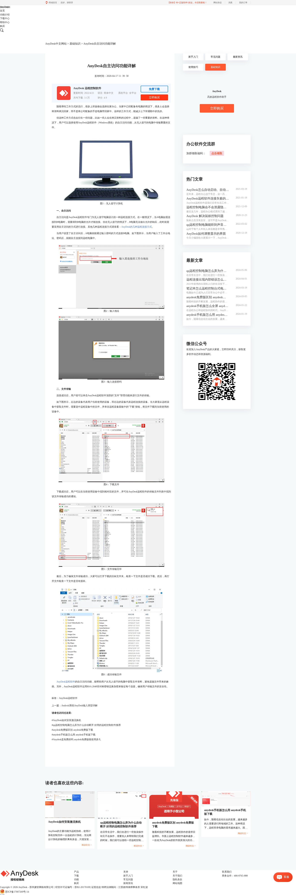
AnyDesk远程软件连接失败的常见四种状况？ (207, 198)
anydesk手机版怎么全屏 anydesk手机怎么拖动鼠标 (207, 306)
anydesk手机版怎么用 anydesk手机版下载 (73, 734)
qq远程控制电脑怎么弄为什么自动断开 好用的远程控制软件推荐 (86, 725)
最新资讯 (238, 57)
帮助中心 (5, 22)
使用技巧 (193, 67)
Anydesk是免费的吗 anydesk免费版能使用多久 (76, 739)
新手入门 (193, 57)
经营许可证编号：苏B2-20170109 (72, 887)
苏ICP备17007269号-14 (17, 892)
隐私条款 (177, 879)
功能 (76, 879)
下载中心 (5, 18)
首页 (2, 10)
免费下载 (154, 89)
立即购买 (154, 97)
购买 (2, 26)
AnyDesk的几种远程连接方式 (136, 227)
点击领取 (216, 153)
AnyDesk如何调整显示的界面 (206, 233)
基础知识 (75, 43)
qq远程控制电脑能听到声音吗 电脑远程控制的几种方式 (207, 224)
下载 (76, 875)
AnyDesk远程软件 (66, 681)
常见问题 (215, 57)
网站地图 (177, 883)
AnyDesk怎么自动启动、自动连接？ (207, 189)
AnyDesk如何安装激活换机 (66, 720)
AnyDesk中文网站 (56, 43)
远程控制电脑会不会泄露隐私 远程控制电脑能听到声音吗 (207, 207)
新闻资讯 (128, 883)
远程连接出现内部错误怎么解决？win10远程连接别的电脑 (207, 279)
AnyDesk (4, 7)
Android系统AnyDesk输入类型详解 (79, 705)
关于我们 (177, 875)
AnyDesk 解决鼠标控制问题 (205, 216)
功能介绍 (5, 14)
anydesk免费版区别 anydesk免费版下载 (72, 730)
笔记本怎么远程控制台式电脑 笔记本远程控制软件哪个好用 (207, 288)
